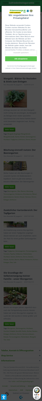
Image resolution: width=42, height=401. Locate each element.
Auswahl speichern (21, 52)
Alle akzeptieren (21, 59)
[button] (4, 397)
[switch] (37, 397)
